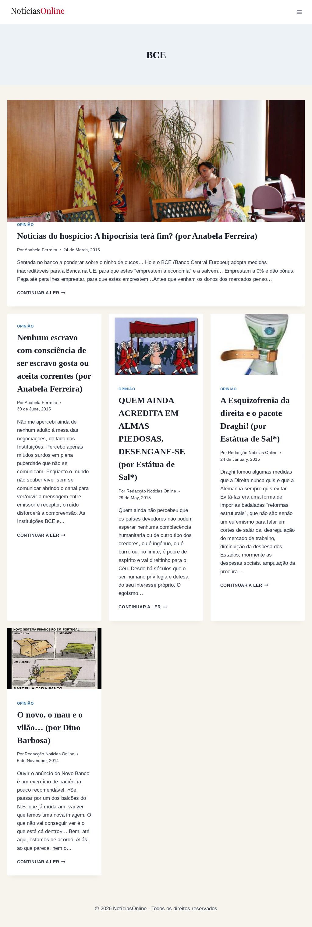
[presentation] (156, 161)
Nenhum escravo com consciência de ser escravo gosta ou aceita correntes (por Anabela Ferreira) (54, 363)
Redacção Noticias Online (151, 491)
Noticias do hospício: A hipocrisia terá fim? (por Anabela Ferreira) (137, 236)
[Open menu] (299, 12)
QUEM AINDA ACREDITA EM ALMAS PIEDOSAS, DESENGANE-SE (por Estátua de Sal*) (152, 438)
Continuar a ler (41, 293)
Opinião (25, 225)
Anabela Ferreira (41, 250)
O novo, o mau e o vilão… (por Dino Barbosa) (50, 727)
